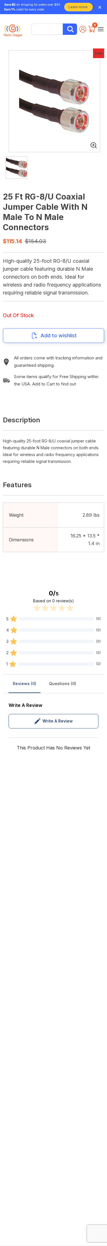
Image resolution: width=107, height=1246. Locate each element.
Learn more (78, 7)
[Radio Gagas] (13, 28)
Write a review (58, 721)
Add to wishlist (59, 335)
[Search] (70, 29)
